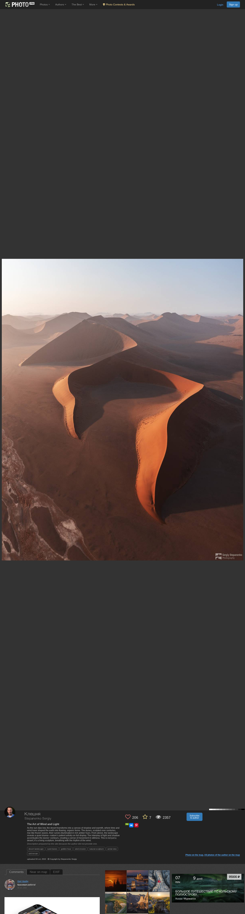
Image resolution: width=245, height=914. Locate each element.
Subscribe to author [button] (194, 816)
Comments (16, 872)
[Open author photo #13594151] (137, 902)
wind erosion (80, 849)
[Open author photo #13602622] (116, 902)
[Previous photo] (3, 398)
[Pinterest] (136, 825)
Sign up (233, 4)
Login (220, 4)
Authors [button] (60, 4)
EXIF (56, 872)
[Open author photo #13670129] (159, 881)
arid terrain (33, 853)
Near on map (38, 872)
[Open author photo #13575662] (159, 902)
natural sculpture (96, 849)
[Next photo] (241, 398)
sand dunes (52, 849)
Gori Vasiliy (22, 881)
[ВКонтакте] (131, 825)
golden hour (66, 849)
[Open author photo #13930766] (116, 881)
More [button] (92, 4)
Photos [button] (44, 4)
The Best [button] (77, 4)
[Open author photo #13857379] (137, 881)
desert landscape (36, 849)
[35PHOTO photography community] (19, 4)
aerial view (112, 849)
